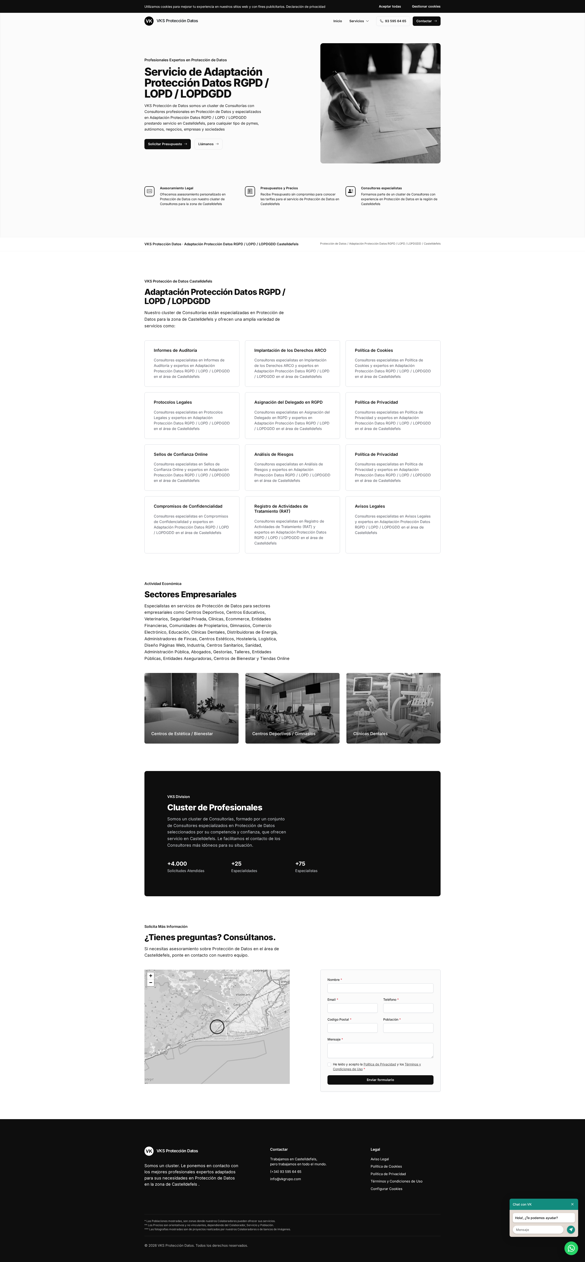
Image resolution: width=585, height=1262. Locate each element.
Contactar (424, 21)
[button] (217, 1027)
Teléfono (391, 999)
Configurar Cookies (386, 1189)
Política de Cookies (386, 1166)
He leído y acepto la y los (377, 1066)
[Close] (572, 1204)
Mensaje (335, 1039)
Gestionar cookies (426, 6)
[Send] (571, 1230)
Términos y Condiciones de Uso (397, 1181)
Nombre (334, 980)
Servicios (356, 21)
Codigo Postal (339, 1019)
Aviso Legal (380, 1159)
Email (332, 999)
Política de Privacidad (380, 1064)
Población (392, 1019)
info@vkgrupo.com (285, 1179)
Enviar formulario (380, 1080)
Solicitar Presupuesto (165, 144)
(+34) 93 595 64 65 (285, 1171)
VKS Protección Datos (176, 20)
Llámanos (206, 144)
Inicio (337, 21)
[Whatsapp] (571, 1248)
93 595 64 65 (395, 21)
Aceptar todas (390, 6)
